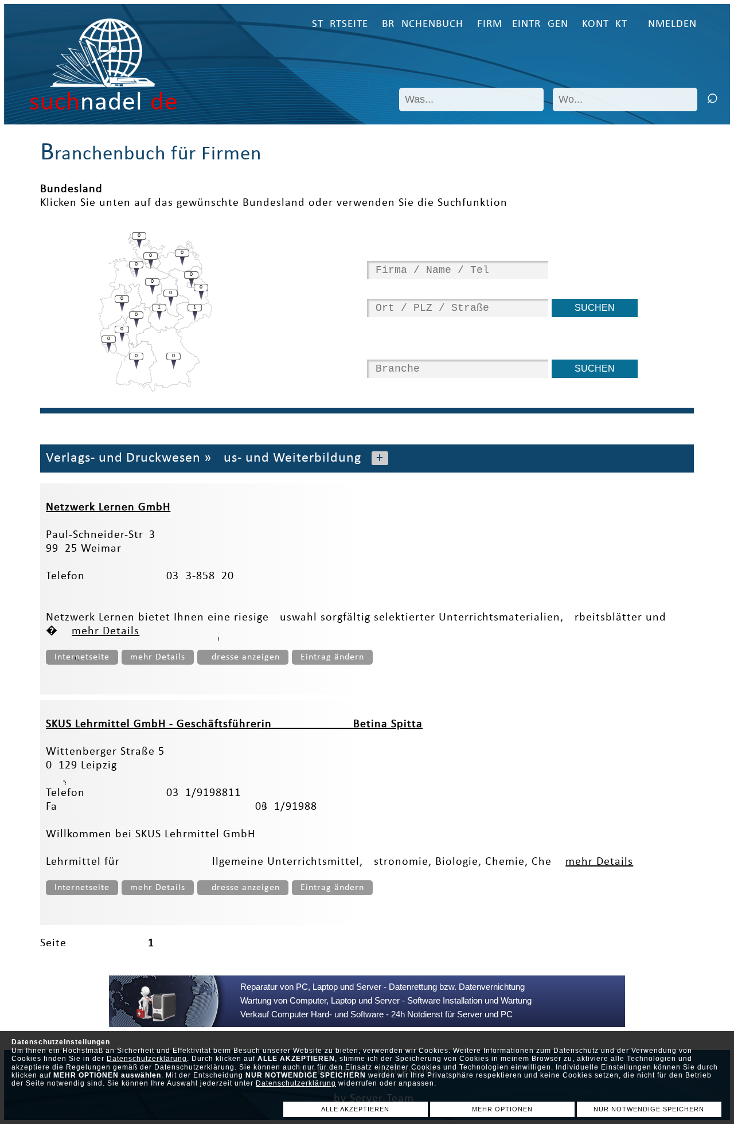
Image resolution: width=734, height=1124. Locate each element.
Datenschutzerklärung (147, 1059)
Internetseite (82, 657)
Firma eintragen (522, 24)
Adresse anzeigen (243, 657)
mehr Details (105, 631)
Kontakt (604, 24)
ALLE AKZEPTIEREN (355, 1109)
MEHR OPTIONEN (502, 1109)
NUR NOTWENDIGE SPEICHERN (649, 1109)
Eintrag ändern (332, 657)
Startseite (340, 24)
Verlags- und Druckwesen (123, 458)
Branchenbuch (422, 24)
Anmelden (669, 24)
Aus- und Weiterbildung (288, 458)
